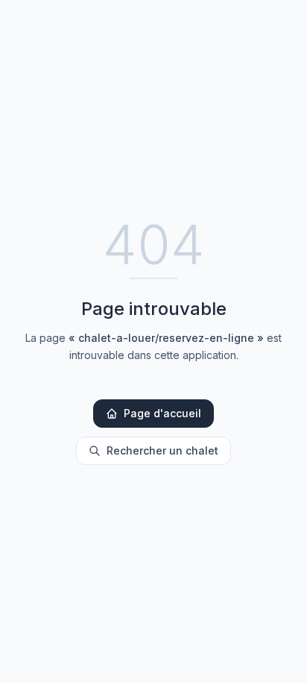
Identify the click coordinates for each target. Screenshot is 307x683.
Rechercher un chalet (162, 450)
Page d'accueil (162, 413)
